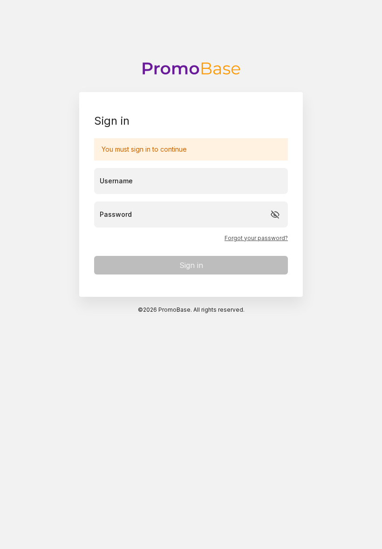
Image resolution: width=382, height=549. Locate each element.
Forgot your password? (256, 238)
